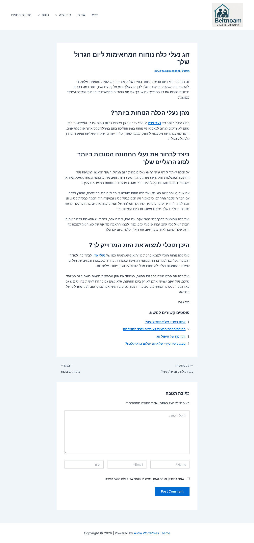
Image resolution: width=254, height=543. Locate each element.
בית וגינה (65, 15)
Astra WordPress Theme (152, 533)
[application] (57, 15)
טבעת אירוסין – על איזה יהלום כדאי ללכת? (155, 344)
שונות (45, 15)
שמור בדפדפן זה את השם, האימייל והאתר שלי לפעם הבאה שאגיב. (144, 478)
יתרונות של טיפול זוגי (171, 336)
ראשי (94, 15)
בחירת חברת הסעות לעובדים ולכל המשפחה (154, 329)
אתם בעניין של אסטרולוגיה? (165, 322)
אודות (81, 15)
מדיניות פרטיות (21, 15)
